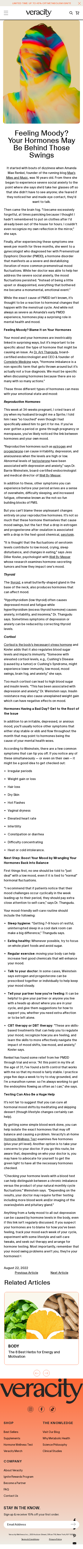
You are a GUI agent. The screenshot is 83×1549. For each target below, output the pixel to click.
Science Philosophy (55, 1444)
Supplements (12, 1438)
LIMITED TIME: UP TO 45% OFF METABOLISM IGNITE (41, 3)
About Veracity (13, 1470)
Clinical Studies (52, 1451)
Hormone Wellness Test (18, 1444)
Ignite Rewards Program (18, 1476)
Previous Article (26, 1272)
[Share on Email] (74, 1543)
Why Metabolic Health (56, 1438)
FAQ (6, 1489)
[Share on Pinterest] (74, 1536)
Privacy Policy (55, 1539)
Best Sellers (11, 1431)
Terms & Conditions (30, 1539)
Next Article (59, 1272)
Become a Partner (15, 1483)
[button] (79, 3)
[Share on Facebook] (74, 1521)
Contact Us (11, 1495)
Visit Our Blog (51, 1431)
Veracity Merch (13, 1451)
